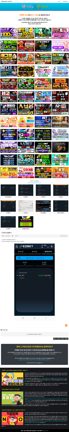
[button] (55, 339)
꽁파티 (31, 362)
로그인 (59, 1)
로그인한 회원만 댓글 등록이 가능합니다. (34, 334)
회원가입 (66, 1)
